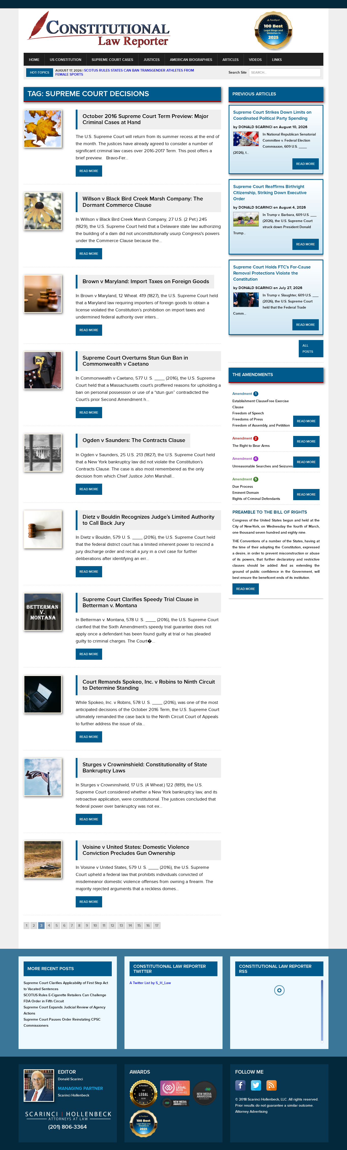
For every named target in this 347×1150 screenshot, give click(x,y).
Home (34, 60)
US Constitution (65, 60)
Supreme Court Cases (112, 60)
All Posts (308, 349)
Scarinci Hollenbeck (73, 1095)
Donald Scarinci (70, 1079)
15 (139, 925)
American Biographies (191, 60)
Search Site (238, 72)
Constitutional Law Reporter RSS (275, 969)
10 (95, 925)
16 (148, 925)
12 (112, 925)
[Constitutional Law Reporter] (99, 31)
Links (277, 60)
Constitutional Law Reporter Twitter (169, 969)
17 (156, 925)
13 (121, 925)
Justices (152, 60)
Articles (231, 60)
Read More (89, 171)
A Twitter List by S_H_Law (150, 983)
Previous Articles (254, 94)
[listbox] (279, 1013)
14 (130, 925)
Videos (255, 60)
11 (104, 925)
